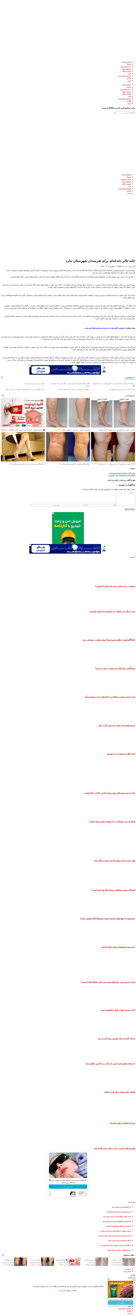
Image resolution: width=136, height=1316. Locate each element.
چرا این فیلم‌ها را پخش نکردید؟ (122, 1123)
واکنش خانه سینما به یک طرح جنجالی (119, 1092)
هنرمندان (112, 473)
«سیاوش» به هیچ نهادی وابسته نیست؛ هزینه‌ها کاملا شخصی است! (107, 918)
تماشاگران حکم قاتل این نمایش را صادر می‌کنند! (115, 668)
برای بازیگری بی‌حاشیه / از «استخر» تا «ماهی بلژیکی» (112, 611)
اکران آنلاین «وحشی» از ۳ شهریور (121, 753)
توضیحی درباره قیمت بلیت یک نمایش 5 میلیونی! (115, 586)
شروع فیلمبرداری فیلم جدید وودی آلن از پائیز (116, 725)
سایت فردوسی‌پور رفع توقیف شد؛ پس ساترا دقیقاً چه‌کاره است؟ (108, 982)
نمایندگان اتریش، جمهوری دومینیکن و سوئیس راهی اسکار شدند (115, 1245)
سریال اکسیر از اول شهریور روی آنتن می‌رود (116, 1038)
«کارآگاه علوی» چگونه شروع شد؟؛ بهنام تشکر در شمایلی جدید (108, 639)
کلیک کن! (68, 1186)
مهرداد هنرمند (120, 473)
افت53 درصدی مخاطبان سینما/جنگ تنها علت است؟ (113, 890)
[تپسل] (30, 366)
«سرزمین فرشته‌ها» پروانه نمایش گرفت (118, 946)
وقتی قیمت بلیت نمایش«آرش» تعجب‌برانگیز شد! (114, 860)
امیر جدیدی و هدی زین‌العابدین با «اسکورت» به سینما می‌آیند (110, 696)
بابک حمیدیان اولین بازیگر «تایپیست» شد (118, 1010)
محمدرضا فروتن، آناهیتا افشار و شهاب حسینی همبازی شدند (117, 1221)
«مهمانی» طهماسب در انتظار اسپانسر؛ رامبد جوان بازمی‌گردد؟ (115, 1231)
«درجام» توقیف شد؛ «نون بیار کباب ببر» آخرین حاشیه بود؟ (110, 1063)
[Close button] (133, 1279)
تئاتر (129, 266)
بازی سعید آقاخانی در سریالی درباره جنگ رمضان (119, 1250)
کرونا (127, 473)
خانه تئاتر (132, 473)
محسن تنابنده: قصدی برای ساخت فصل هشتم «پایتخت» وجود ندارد (114, 1235)
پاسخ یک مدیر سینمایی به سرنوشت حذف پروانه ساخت (112, 821)
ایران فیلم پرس (122, 277)
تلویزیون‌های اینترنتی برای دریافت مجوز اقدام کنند (114, 1148)
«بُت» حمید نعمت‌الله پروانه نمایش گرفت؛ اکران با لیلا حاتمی (109, 793)
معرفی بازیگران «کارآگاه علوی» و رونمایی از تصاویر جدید (117, 1216)
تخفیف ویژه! (121, 1303)
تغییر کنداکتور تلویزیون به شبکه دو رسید (121, 1207)
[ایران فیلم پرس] (77, 58)
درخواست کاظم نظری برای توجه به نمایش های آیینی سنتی (105, 328)
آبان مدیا (62, 1290)
